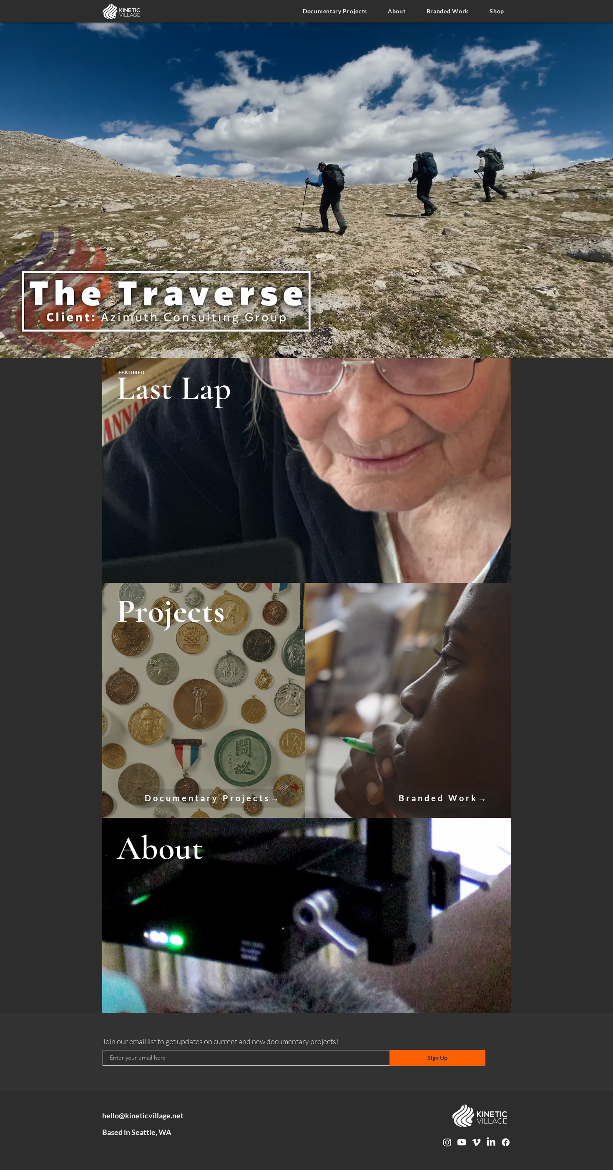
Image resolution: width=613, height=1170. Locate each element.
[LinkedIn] (491, 1142)
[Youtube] (462, 1142)
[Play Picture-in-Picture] (598, 346)
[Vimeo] (476, 1142)
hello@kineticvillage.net (142, 1115)
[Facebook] (505, 1142)
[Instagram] (447, 1142)
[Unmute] (11, 346)
